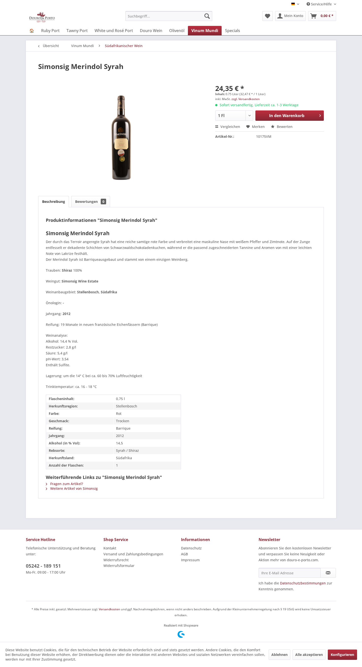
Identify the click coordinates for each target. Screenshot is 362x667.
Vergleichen (229, 126)
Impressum (190, 560)
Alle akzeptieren (309, 654)
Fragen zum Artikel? (66, 483)
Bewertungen (89, 201)
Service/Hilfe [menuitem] (321, 4)
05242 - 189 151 (43, 566)
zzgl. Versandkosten (245, 99)
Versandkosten (109, 609)
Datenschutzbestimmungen (303, 583)
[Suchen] (207, 16)
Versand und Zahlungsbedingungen (133, 554)
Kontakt (109, 548)
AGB (184, 554)
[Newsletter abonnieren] (328, 573)
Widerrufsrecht (116, 560)
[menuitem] (168, 16)
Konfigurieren (342, 654)
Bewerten (284, 126)
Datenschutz (191, 548)
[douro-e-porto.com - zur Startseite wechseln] (42, 17)
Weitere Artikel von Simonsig (73, 488)
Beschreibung (53, 201)
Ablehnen (279, 654)
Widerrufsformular (118, 565)
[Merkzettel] (267, 16)
